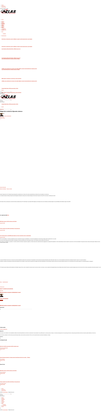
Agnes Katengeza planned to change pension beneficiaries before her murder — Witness (15, 357)
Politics (3, 26)
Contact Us (3, 389)
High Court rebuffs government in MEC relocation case (9, 346)
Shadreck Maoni (3, 383)
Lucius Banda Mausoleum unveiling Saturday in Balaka (11, 69)
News (2, 27)
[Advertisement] (19, 2)
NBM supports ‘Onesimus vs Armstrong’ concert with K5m (11, 92)
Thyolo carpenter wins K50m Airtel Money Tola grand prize (10, 228)
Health (3, 24)
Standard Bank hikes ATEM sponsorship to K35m (10, 104)
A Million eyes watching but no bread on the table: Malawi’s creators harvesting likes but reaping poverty (19, 81)
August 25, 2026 (2, 360)
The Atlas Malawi (5, 392)
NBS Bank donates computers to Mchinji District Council (10, 305)
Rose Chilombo (3, 372)
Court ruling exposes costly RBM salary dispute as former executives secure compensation (15, 235)
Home (2, 19)
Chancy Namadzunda (4, 298)
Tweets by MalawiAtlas (3, 329)
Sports (3, 90)
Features (3, 25)
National (3, 22)
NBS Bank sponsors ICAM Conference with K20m (8, 221)
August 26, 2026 (2, 223)
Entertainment (4, 29)
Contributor (3, 359)
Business (4, 28)
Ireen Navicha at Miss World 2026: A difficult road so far (11, 48)
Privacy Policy (4, 390)
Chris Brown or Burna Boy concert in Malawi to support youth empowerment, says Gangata (17, 46)
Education (3, 23)
